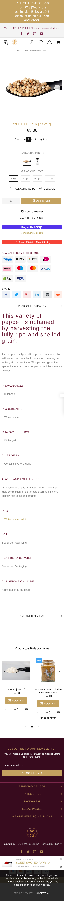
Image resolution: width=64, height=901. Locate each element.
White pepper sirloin (15, 519)
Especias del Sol (14, 42)
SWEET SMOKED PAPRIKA (33, 862)
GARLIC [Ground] (16, 689)
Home (19, 50)
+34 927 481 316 (17, 28)
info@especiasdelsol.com (47, 28)
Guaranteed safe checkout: (20, 253)
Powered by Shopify (51, 844)
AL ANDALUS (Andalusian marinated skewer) (48, 691)
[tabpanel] (16, 688)
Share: (6, 288)
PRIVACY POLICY (23, 893)
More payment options (32, 232)
